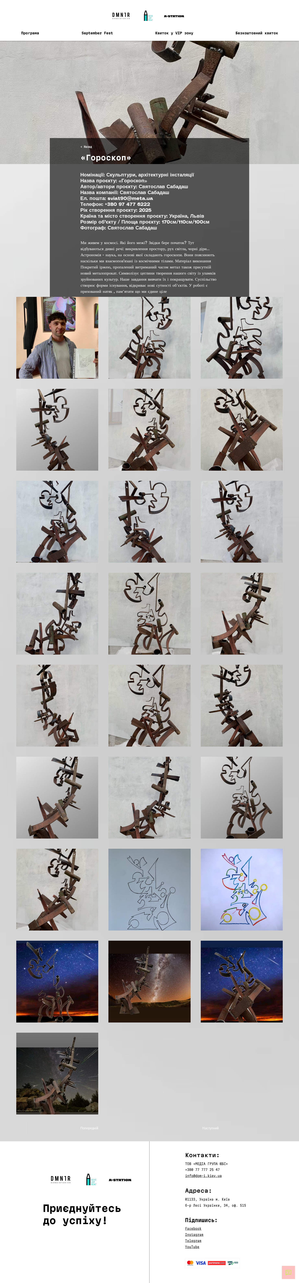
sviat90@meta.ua (130, 198)
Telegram (193, 1241)
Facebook (193, 1228)
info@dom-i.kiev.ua (203, 1176)
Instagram (194, 1235)
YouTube (192, 1247)
